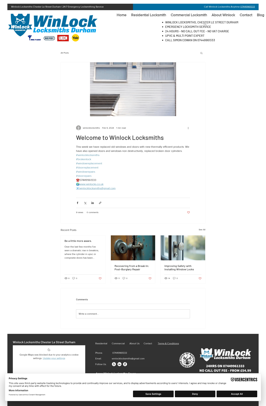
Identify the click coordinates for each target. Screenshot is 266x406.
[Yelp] (114, 364)
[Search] (205, 24)
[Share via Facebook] (77, 202)
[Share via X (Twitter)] (85, 202)
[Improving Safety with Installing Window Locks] (183, 247)
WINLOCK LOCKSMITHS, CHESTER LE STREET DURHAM (201, 22)
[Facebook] (125, 364)
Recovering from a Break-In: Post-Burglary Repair (132, 267)
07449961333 (247, 6)
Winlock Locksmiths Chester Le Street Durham (44, 342)
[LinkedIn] (119, 364)
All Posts (65, 53)
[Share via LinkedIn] (92, 202)
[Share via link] (100, 202)
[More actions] (188, 128)
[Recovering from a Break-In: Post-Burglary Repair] (133, 247)
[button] (201, 53)
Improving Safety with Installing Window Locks (179, 267)
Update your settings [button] (54, 358)
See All (202, 229)
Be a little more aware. (78, 240)
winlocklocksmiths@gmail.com (128, 358)
